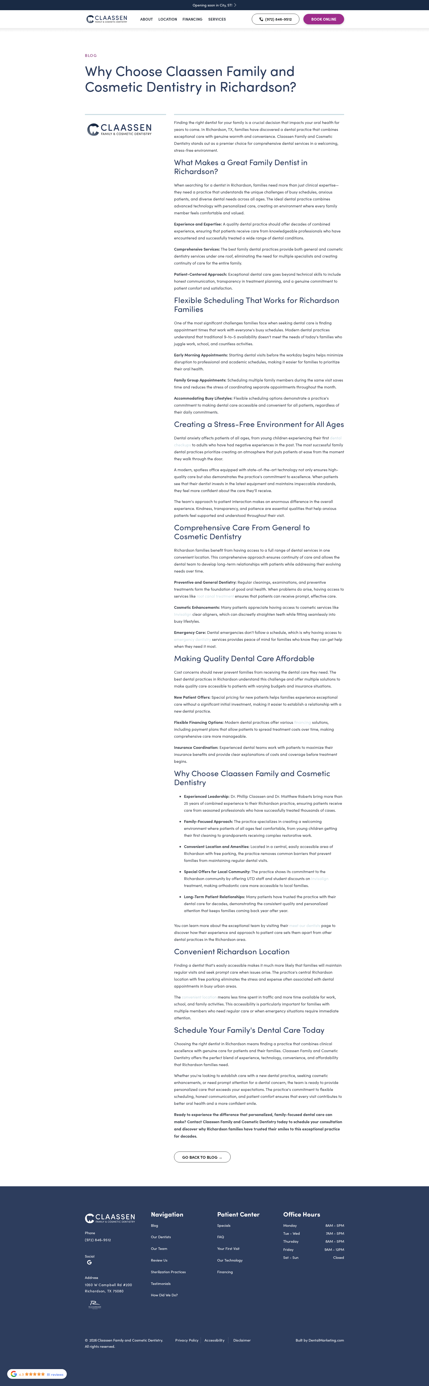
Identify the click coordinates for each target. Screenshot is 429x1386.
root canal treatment (215, 596)
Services (217, 19)
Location (167, 19)
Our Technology (230, 1260)
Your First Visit (228, 1248)
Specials (223, 1225)
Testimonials (161, 1283)
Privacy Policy (186, 1340)
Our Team (159, 1248)
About (146, 19)
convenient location (199, 997)
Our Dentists (161, 1236)
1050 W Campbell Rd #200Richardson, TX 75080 (108, 1287)
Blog (91, 55)
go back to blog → (202, 1157)
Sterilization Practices (168, 1271)
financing (302, 722)
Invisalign (182, 614)
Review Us (159, 1260)
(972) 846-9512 (98, 1239)
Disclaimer (242, 1340)
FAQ (220, 1236)
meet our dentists (304, 925)
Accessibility (214, 1340)
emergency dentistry (192, 639)
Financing (192, 19)
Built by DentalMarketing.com (320, 1340)
